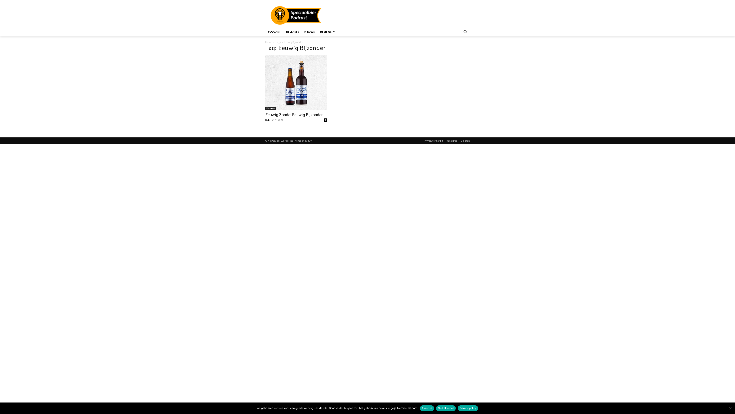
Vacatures (452, 140)
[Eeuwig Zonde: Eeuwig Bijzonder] (296, 82)
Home (268, 42)
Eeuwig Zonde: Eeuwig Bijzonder (294, 115)
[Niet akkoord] (730, 408)
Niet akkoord (446, 408)
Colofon (465, 140)
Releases (270, 108)
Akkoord (427, 408)
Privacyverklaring (434, 140)
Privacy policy (468, 408)
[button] (465, 31)
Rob (267, 119)
